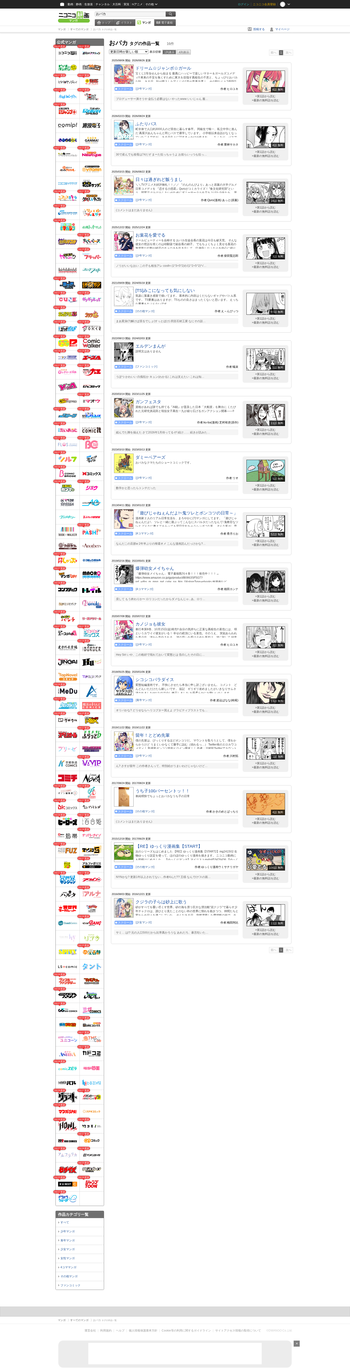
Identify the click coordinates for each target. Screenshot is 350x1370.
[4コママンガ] (144, 533)
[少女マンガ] (143, 922)
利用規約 (106, 1330)
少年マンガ (67, 1231)
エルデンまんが (150, 346)
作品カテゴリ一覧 (73, 1214)
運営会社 (90, 1330)
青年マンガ (67, 1240)
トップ (106, 22)
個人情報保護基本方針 (143, 1330)
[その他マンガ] (145, 311)
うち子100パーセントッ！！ (162, 791)
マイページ (282, 29)
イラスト (126, 22)
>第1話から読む (265, 96)
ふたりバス (146, 123)
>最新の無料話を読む (265, 100)
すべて (64, 1222)
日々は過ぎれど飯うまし (159, 179)
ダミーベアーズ (150, 457)
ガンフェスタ (148, 401)
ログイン (243, 4)
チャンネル (102, 4)
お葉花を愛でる (150, 235)
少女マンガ (67, 1249)
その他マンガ (69, 1276)
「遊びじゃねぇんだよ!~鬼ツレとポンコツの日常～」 (186, 513)
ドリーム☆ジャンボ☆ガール (163, 68)
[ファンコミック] (146, 366)
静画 (79, 4)
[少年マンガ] (143, 88)
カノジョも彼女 (150, 624)
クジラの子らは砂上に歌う (161, 902)
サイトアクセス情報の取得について (238, 1330)
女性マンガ (67, 1258)
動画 (70, 4)
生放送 (88, 4)
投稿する (259, 29)
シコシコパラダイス (154, 679)
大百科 (116, 4)
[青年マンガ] (143, 700)
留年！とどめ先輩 (152, 735)
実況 (126, 4)
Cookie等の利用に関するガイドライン (186, 1330)
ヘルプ (120, 1330)
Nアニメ (137, 4)
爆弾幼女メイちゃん (154, 568)
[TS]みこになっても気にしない (165, 290)
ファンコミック (70, 1285)
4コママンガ (68, 1267)
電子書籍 (167, 22)
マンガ (146, 22)
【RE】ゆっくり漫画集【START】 (168, 846)
